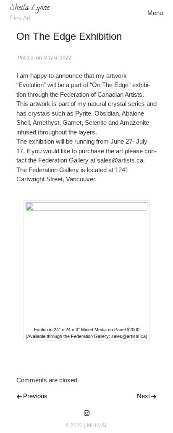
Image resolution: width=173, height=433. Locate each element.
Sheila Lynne (29, 8)
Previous (35, 395)
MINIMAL (97, 425)
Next (143, 395)
